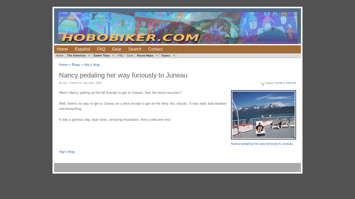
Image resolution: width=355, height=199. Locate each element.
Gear (116, 49)
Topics (165, 55)
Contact (155, 49)
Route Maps (145, 55)
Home (62, 49)
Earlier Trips (102, 55)
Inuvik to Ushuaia (285, 82)
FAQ (101, 49)
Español (82, 49)
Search (134, 49)
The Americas (76, 55)
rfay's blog (92, 65)
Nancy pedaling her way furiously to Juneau (262, 143)
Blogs (76, 65)
